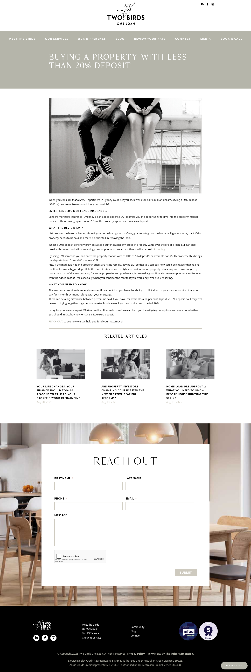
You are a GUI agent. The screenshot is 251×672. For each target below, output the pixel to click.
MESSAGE (60, 515)
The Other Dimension (179, 653)
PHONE (60, 498)
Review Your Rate (150, 39)
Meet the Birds (22, 39)
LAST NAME (133, 478)
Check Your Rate (91, 637)
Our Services (56, 39)
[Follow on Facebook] (45, 638)
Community (137, 626)
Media (205, 39)
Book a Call (231, 39)
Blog (119, 39)
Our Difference (92, 39)
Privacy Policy (136, 653)
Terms (152, 653)
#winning (159, 249)
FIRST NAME (63, 478)
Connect (183, 39)
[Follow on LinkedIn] (36, 638)
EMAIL (131, 498)
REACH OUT (55, 321)
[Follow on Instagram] (53, 638)
